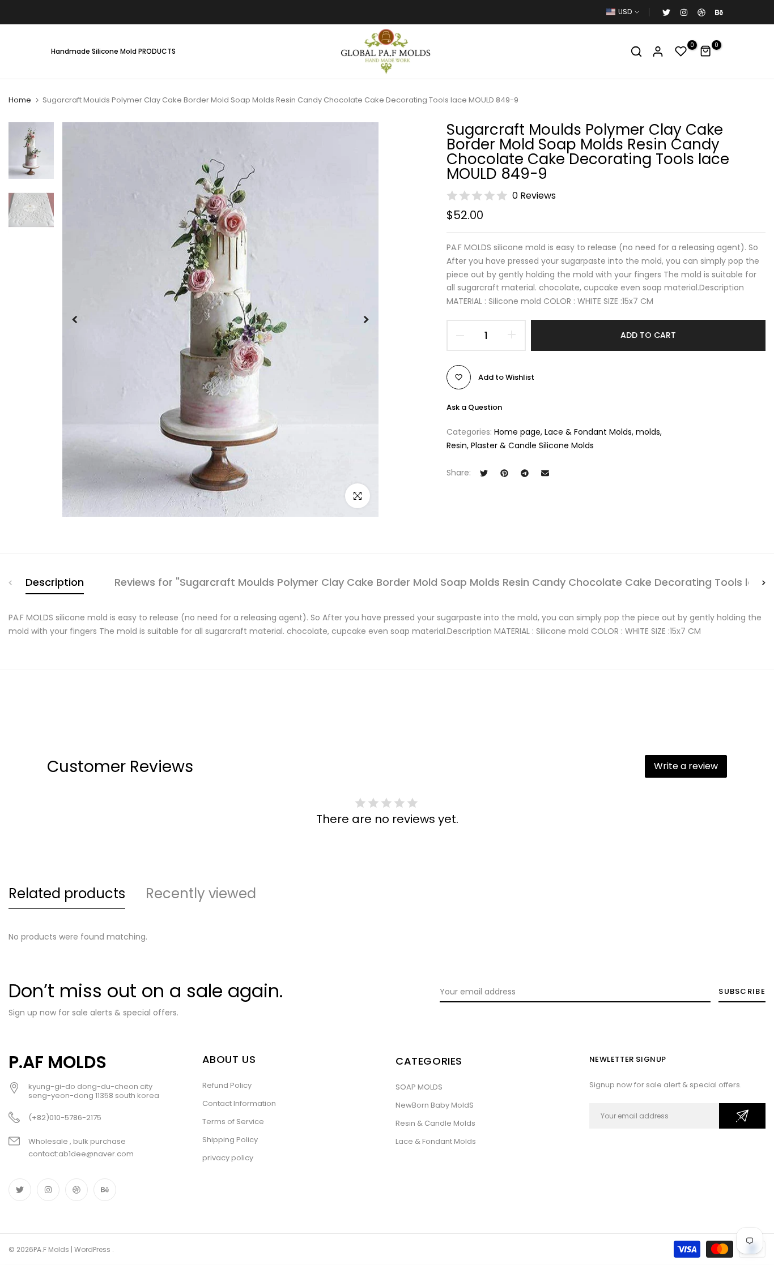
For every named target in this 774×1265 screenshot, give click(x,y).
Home (19, 100)
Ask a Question (474, 407)
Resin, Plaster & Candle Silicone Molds (520, 445)
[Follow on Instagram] (683, 12)
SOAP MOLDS (419, 1087)
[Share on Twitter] (483, 473)
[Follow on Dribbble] (700, 12)
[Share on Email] (545, 473)
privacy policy (227, 1157)
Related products (66, 893)
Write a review (686, 766)
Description (54, 582)
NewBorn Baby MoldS (434, 1105)
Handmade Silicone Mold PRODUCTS (113, 51)
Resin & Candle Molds (435, 1123)
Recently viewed (201, 893)
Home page (517, 432)
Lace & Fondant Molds (588, 432)
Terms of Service (233, 1121)
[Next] (357, 319)
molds (648, 432)
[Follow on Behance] (718, 12)
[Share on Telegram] (524, 473)
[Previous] (83, 319)
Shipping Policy (230, 1139)
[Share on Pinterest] (504, 473)
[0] (681, 51)
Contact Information (239, 1103)
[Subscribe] (742, 1116)
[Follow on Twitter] (665, 12)
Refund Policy (227, 1085)
